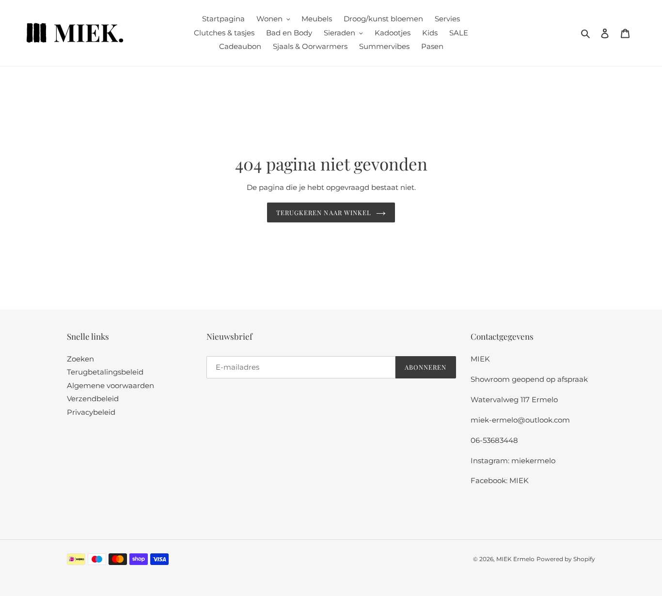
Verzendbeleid (93, 398)
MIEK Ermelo (515, 559)
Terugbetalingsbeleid (105, 371)
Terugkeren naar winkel (323, 212)
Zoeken (80, 358)
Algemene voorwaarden (110, 385)
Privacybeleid (91, 412)
